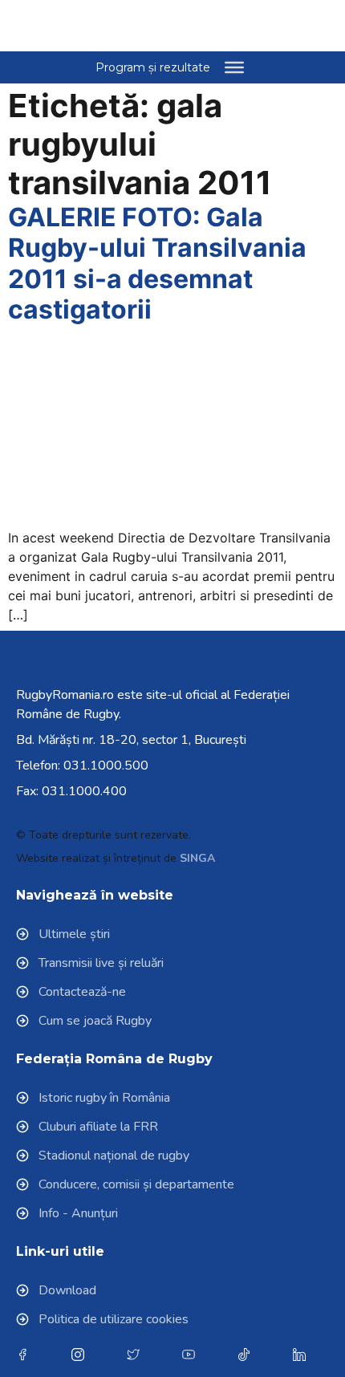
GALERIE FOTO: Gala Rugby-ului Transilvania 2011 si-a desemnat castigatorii (157, 263)
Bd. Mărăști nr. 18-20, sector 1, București (131, 740)
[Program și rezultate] (234, 67)
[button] (290, 25)
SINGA (197, 858)
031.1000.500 (105, 765)
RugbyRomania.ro (65, 695)
